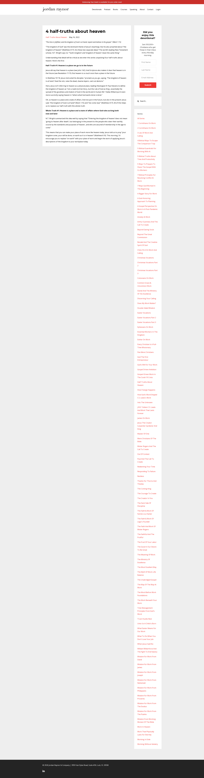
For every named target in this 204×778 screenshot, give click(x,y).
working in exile (143, 739)
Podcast (107, 9)
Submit (148, 85)
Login (158, 9)
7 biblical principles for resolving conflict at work (146, 178)
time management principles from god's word (146, 611)
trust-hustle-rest (144, 619)
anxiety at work (143, 217)
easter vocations (144, 313)
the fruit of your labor (147, 542)
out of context (143, 454)
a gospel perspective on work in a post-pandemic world (147, 209)
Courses (124, 9)
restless (140, 476)
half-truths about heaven (56, 37)
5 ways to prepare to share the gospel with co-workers (146, 167)
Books (115, 9)
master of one (143, 434)
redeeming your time (146, 466)
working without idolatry (147, 744)
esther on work (143, 339)
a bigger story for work (147, 193)
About (142, 9)
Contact (150, 9)
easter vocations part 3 (146, 322)
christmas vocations (145, 258)
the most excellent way (146, 567)
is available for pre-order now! (102, 2)
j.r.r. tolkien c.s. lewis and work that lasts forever (146, 410)
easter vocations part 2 (146, 317)
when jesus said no (145, 644)
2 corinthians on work (146, 128)
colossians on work (145, 278)
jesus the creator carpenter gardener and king (147, 426)
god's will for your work (147, 365)
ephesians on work (145, 327)
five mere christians (145, 352)
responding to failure (146, 471)
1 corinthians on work (146, 123)
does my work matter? (146, 303)
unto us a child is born (146, 623)
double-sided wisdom (146, 308)
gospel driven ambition (146, 369)
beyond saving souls (145, 229)
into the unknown (144, 402)
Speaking (133, 9)
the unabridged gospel (146, 580)
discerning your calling (146, 298)
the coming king (144, 489)
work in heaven (143, 727)
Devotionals (97, 9)
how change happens (146, 390)
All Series (141, 118)
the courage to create (146, 493)
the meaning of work (146, 554)
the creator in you (145, 498)
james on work (143, 418)
